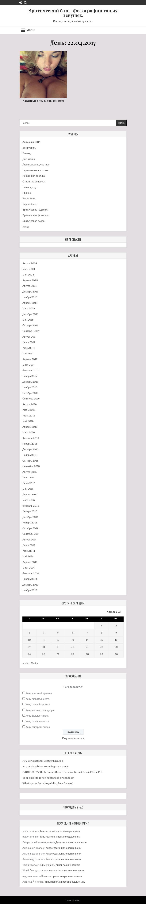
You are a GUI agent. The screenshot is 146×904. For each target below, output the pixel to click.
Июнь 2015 (28, 483)
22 (101, 647)
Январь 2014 (29, 579)
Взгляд (26, 153)
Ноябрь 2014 (29, 522)
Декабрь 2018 (30, 314)
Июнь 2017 (28, 348)
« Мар (25, 663)
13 (72, 639)
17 (29, 647)
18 (43, 647)
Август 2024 (29, 263)
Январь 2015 (29, 511)
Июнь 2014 (28, 550)
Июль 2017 (28, 342)
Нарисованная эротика (35, 170)
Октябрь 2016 (30, 393)
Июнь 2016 (28, 415)
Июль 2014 (28, 545)
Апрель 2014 (29, 562)
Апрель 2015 (29, 494)
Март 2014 (28, 567)
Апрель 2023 (30, 280)
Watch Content (44, 83)
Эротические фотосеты (35, 215)
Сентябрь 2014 (31, 533)
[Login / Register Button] (20, 2)
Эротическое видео (33, 221)
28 (87, 654)
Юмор (25, 226)
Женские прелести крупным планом (61, 876)
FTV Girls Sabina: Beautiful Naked (42, 760)
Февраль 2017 (30, 370)
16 (116, 639)
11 (43, 639)
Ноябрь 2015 (29, 455)
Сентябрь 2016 (31, 398)
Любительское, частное (35, 164)
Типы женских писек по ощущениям (60, 831)
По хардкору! (29, 187)
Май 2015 (28, 488)
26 (58, 654)
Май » (34, 663)
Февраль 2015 (30, 505)
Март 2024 (28, 269)
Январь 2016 (29, 443)
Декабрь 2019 (30, 291)
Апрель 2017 (29, 359)
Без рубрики (29, 147)
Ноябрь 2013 (29, 590)
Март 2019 (28, 308)
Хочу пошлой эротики (37, 704)
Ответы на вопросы (33, 181)
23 (116, 647)
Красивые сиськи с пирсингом (43, 100)
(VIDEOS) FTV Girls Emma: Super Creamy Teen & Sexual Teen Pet (62, 772)
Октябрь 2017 (30, 325)
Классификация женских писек (63, 847)
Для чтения (28, 159)
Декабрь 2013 (30, 584)
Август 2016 (29, 404)
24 (29, 654)
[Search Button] (25, 2)
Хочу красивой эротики (38, 693)
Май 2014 (27, 556)
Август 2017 (29, 336)
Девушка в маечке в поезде (70, 842)
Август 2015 (29, 472)
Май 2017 (28, 353)
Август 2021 (29, 285)
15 (101, 639)
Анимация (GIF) (31, 142)
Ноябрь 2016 (29, 387)
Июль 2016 (28, 409)
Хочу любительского (37, 698)
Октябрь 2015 (30, 460)
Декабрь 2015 (30, 449)
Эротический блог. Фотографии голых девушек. (73, 12)
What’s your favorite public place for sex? (48, 783)
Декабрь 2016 (30, 381)
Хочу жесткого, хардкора (39, 710)
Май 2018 (28, 319)
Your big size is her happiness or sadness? (48, 777)
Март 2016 (28, 432)
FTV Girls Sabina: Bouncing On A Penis (45, 766)
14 (87, 639)
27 (72, 654)
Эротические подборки (35, 209)
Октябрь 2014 (30, 528)
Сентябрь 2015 (31, 466)
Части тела (28, 198)
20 (72, 647)
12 (58, 639)
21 (87, 647)
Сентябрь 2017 (31, 331)
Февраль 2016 (30, 438)
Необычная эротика (33, 175)
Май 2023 (28, 274)
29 (101, 654)
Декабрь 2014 (30, 517)
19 (58, 647)
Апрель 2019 (29, 302)
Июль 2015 (28, 477)
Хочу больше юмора (37, 721)
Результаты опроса (73, 738)
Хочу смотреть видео (37, 727)
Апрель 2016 (29, 426)
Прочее (26, 192)
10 (29, 639)
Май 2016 (28, 421)
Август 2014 (29, 539)
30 (116, 654)
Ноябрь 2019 (29, 297)
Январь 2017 (29, 376)
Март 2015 (28, 500)
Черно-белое (29, 204)
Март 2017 (28, 364)
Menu (30, 30)
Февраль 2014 (30, 573)
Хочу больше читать (37, 715)
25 (43, 654)
